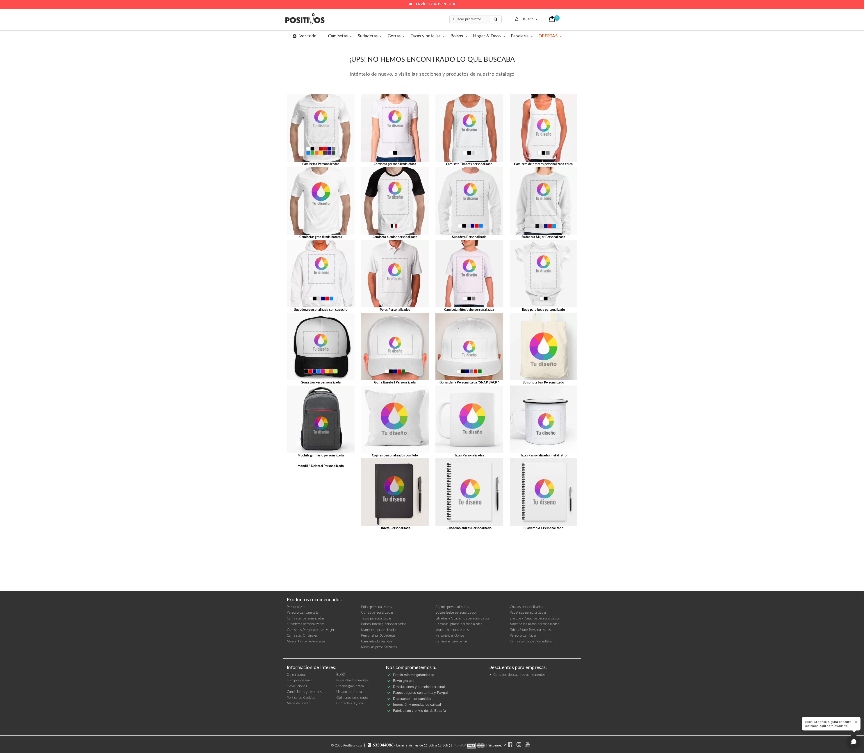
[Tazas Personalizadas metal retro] (543, 419)
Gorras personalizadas (377, 612)
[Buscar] (495, 19)
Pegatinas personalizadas (528, 612)
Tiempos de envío (300, 680)
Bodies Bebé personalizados (456, 612)
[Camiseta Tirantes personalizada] (469, 127)
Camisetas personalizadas (305, 618)
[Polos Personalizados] (395, 273)
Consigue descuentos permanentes (518, 674)
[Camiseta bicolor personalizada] (395, 200)
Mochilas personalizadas (379, 647)
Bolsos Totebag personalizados (383, 624)
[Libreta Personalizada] (395, 492)
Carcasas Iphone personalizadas (458, 624)
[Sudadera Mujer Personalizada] (543, 200)
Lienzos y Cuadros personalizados (535, 618)
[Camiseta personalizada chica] (395, 127)
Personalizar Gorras (449, 635)
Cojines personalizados (452, 607)
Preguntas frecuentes (352, 680)
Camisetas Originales (302, 635)
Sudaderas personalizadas (305, 624)
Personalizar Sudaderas (378, 635)
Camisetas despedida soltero (531, 641)
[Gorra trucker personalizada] (321, 346)
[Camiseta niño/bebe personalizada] (469, 273)
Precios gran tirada (350, 686)
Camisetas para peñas (451, 641)
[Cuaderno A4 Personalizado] (543, 492)
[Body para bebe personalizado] (543, 273)
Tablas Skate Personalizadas (530, 630)
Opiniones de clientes (352, 697)
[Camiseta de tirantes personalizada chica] (543, 127)
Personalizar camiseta (303, 612)
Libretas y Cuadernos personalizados (462, 618)
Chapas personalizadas (526, 607)
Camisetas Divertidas (376, 641)
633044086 (383, 745)
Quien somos (296, 674)
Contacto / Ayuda (349, 703)
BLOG (340, 674)
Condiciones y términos (304, 692)
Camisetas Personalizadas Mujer (310, 630)
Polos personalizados (376, 607)
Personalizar (296, 607)
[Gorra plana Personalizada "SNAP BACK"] (469, 346)
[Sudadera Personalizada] (469, 200)
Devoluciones (297, 686)
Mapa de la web (298, 703)
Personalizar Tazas (523, 635)
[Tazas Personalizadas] (469, 419)
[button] (552, 19)
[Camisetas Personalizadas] (321, 127)
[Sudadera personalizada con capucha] (321, 273)
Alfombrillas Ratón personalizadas (534, 624)
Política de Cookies (301, 697)
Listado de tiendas (349, 692)
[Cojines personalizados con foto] (395, 419)
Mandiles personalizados (379, 630)
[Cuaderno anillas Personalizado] (469, 492)
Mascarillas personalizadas (306, 641)
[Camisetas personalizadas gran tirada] (321, 200)
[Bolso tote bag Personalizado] (543, 346)
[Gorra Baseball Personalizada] (395, 346)
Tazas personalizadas (376, 618)
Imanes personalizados (452, 630)
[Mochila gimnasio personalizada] (321, 419)
